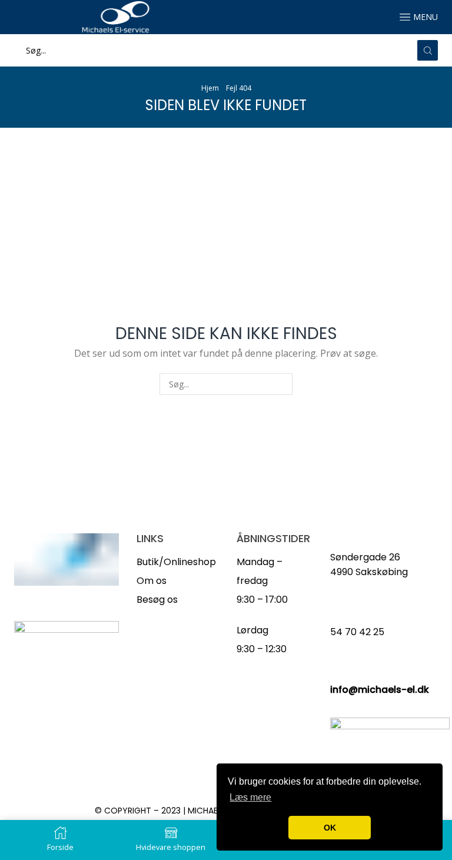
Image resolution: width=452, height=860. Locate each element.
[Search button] (427, 50)
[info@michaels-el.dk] (336, 673)
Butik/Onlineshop (176, 562)
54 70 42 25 (357, 632)
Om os (152, 580)
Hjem (210, 88)
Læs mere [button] (250, 797)
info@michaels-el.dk (379, 689)
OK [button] (330, 827)
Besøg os (157, 599)
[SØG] (282, 384)
